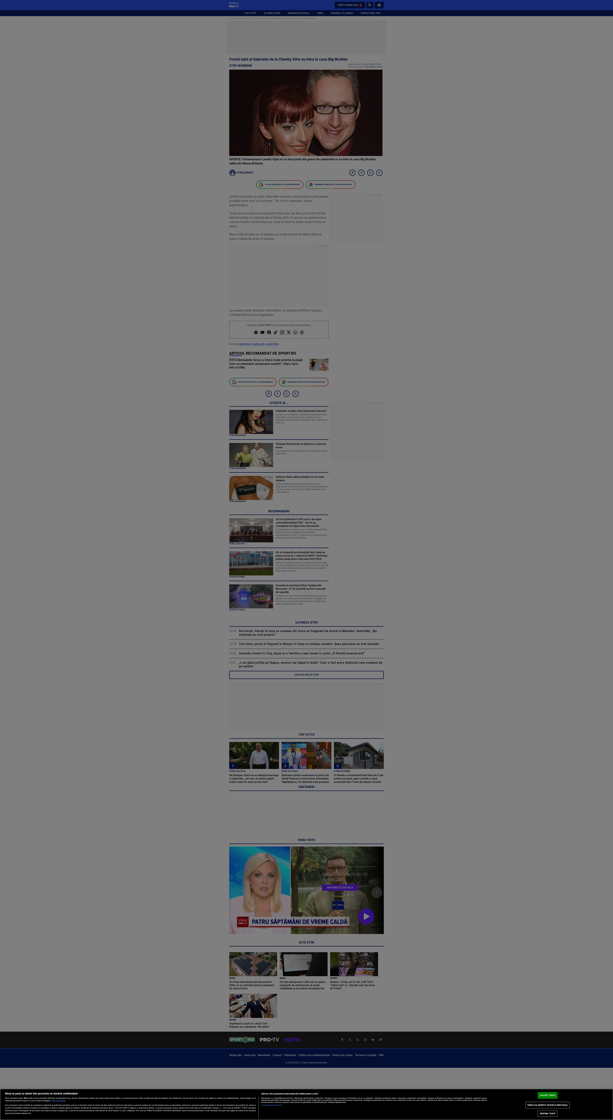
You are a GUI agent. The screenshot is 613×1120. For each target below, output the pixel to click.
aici (220, 1108)
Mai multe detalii (58, 1101)
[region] (306, 1104)
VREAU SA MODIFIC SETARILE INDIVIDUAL (547, 1105)
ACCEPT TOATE (547, 1095)
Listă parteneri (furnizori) (271, 1105)
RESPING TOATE (548, 1113)
